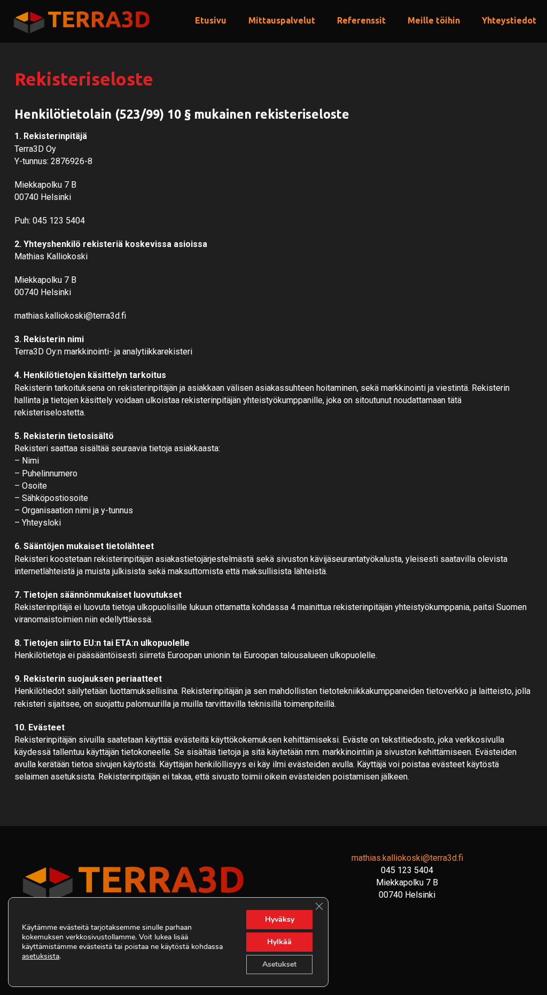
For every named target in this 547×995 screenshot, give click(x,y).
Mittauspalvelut (281, 20)
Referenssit (361, 20)
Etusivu (210, 20)
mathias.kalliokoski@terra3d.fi (407, 858)
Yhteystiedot (509, 20)
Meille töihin (434, 20)
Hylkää (279, 942)
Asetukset (279, 964)
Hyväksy (279, 919)
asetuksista (40, 956)
